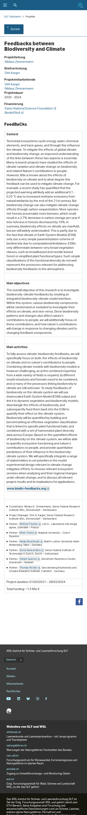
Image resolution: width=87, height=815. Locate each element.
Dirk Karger (12, 73)
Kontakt (11, 669)
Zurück (15, 29)
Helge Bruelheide (29, 541)
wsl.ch (10, 779)
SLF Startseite (12, 16)
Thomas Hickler (28, 568)
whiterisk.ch (13, 732)
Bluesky (28, 698)
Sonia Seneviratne (30, 550)
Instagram (37, 698)
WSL (8, 711)
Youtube (8, 698)
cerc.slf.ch (12, 756)
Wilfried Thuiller (28, 524)
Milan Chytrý (26, 533)
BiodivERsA (12, 113)
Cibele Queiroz (28, 559)
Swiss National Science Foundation (29, 109)
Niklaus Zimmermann (19, 62)
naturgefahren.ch (16, 745)
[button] (79, 601)
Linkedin (18, 698)
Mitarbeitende (14, 684)
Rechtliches (13, 691)
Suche (15, 5)
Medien (10, 676)
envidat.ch (12, 769)
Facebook (46, 698)
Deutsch (11, 660)
